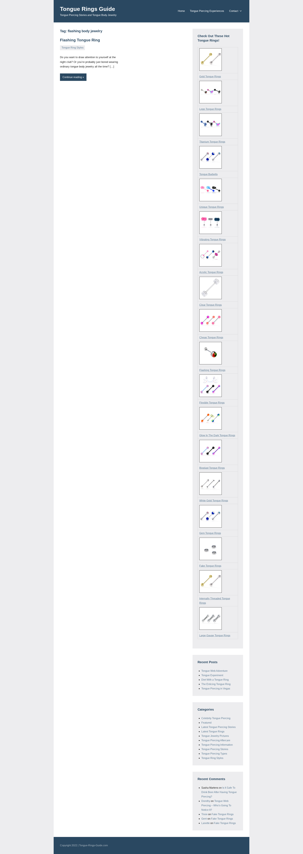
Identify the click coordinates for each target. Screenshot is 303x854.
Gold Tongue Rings (210, 76)
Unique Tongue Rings (211, 207)
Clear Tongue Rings (210, 305)
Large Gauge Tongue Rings (214, 635)
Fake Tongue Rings (210, 565)
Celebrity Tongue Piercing (215, 718)
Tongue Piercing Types (214, 753)
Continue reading (72, 77)
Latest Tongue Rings (212, 731)
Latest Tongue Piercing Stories (218, 727)
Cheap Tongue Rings (211, 337)
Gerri (204, 818)
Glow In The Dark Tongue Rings (217, 435)
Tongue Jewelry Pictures (215, 736)
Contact (233, 10)
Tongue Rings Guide (87, 9)
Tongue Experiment (212, 675)
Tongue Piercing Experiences (207, 10)
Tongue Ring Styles (72, 47)
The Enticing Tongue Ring (216, 684)
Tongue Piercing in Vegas (215, 688)
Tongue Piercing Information (217, 744)
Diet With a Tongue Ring (215, 679)
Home (181, 10)
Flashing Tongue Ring (80, 40)
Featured (206, 722)
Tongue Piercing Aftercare (215, 740)
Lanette (205, 823)
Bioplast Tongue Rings (212, 468)
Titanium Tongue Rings (212, 141)
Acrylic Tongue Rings (211, 272)
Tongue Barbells (208, 174)
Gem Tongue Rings (210, 533)
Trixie (204, 814)
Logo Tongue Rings (210, 109)
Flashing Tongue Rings (212, 370)
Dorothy (205, 801)
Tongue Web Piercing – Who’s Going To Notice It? (216, 805)
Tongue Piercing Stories (214, 749)
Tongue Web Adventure (214, 671)
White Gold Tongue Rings (213, 500)
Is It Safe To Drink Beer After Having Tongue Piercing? (219, 792)
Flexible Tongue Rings (212, 402)
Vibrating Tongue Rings (212, 239)
